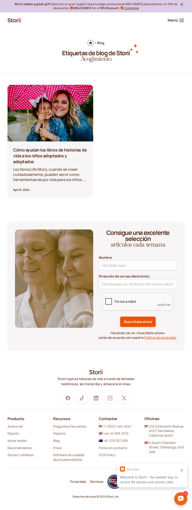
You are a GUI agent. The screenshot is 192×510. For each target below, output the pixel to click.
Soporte (59, 433)
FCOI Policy (107, 455)
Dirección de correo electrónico (124, 276)
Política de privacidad (160, 337)
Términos (96, 481)
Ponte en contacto (113, 448)
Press (57, 448)
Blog (56, 440)
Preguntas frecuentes (69, 426)
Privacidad (78, 481)
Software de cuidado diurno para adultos (68, 457)
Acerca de (15, 426)
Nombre (105, 257)
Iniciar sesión (17, 440)
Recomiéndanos (19, 448)
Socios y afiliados (20, 455)
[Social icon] (68, 398)
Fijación (13, 433)
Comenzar (131, 8)
